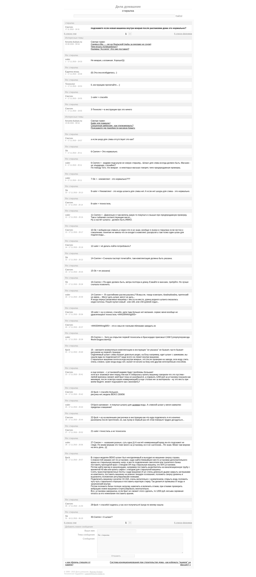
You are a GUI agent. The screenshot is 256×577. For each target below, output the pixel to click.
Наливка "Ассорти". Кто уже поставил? (110, 49)
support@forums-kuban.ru (95, 574)
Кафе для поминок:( (100, 123)
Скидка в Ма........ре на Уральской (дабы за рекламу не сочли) (121, 44)
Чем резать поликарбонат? (104, 47)
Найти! (179, 16)
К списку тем (70, 34)
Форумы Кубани (96, 572)
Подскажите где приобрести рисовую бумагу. (113, 128)
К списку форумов (183, 34)
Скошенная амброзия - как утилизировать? (112, 125)
